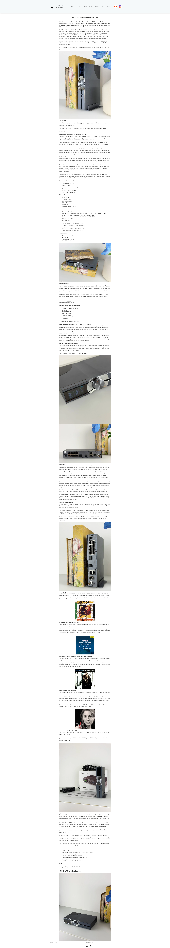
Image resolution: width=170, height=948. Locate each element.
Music (90, 6)
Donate (103, 6)
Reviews (84, 6)
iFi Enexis (71, 302)
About (78, 6)
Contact (109, 6)
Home (72, 6)
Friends (96, 6)
